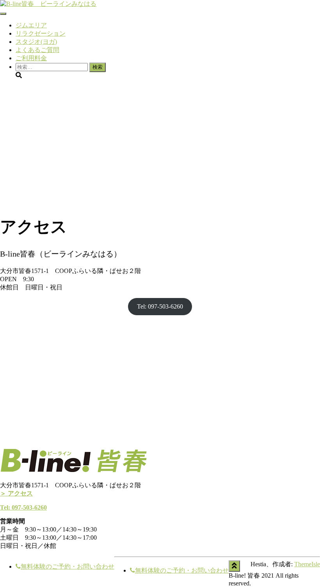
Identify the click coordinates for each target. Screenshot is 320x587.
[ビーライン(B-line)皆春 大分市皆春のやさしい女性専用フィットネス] (48, 3)
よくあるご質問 (37, 50)
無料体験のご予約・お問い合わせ (67, 566)
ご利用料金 (31, 58)
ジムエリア (31, 25)
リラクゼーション (41, 33)
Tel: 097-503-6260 (160, 306)
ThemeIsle (307, 564)
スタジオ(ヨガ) (36, 41)
